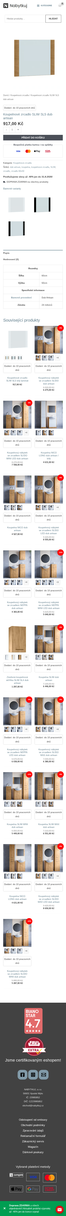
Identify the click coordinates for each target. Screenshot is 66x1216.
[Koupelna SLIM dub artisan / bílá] (44, 657)
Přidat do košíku (33, 137)
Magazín (33, 1146)
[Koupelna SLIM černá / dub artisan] (51, 657)
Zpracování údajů (33, 1130)
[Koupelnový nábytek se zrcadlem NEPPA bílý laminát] (13, 582)
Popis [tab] (6, 253)
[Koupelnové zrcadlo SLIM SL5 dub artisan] (7, 358)
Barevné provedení (21, 297)
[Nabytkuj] (22, 1075)
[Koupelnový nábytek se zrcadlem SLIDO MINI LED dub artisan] (7, 951)
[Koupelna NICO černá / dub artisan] (19, 507)
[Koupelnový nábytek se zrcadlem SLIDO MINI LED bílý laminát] (13, 432)
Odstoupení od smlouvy (33, 1119)
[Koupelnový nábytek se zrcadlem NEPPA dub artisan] (7, 729)
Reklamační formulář (33, 1136)
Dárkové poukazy (33, 1152)
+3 (57, 582)
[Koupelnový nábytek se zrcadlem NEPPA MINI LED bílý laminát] (44, 582)
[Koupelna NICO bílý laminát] (7, 507)
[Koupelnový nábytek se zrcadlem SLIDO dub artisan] (38, 507)
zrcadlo (6, 171)
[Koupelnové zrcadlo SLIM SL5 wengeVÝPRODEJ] (19, 358)
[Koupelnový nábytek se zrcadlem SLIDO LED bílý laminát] (51, 358)
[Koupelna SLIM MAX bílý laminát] (38, 804)
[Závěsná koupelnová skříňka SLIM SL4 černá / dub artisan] (19, 657)
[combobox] (25, 18)
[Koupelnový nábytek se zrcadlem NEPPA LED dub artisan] (7, 582)
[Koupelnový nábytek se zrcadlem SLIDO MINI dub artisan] (7, 432)
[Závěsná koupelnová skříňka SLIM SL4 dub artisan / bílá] (13, 657)
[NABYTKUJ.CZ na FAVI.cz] (34, 1046)
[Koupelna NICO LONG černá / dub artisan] (51, 432)
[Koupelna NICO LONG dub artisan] (44, 432)
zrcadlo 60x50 (17, 171)
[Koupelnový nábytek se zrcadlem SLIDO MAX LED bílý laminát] (51, 729)
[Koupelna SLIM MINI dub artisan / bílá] (13, 804)
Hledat (53, 18)
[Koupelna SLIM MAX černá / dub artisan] (51, 804)
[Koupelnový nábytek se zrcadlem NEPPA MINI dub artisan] (38, 582)
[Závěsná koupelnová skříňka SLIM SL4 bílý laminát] (7, 657)
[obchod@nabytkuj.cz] (44, 1075)
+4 (57, 358)
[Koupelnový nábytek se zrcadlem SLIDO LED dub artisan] (38, 358)
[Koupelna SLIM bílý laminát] (38, 657)
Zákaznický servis (33, 1141)
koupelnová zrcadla (40, 167)
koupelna (26, 167)
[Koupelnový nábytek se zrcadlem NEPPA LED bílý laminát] (19, 582)
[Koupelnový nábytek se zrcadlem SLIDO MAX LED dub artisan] (38, 729)
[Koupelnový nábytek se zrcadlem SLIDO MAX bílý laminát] (44, 729)
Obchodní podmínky (33, 1125)
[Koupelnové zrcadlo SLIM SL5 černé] (13, 358)
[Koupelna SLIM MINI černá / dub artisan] (19, 804)
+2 (26, 657)
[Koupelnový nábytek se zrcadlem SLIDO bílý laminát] (44, 358)
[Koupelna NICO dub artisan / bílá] (13, 507)
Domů (6, 95)
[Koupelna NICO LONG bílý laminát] (38, 432)
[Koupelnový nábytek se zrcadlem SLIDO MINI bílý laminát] (19, 432)
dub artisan (15, 167)
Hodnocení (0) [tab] (11, 259)
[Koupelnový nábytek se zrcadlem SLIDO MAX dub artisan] (38, 876)
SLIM (52, 167)
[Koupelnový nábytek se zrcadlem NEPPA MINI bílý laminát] (51, 582)
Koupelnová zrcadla (20, 95)
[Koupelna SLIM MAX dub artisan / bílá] (44, 804)
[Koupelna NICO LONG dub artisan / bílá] (13, 876)
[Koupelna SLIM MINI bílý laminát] (7, 804)
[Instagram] (33, 1075)
